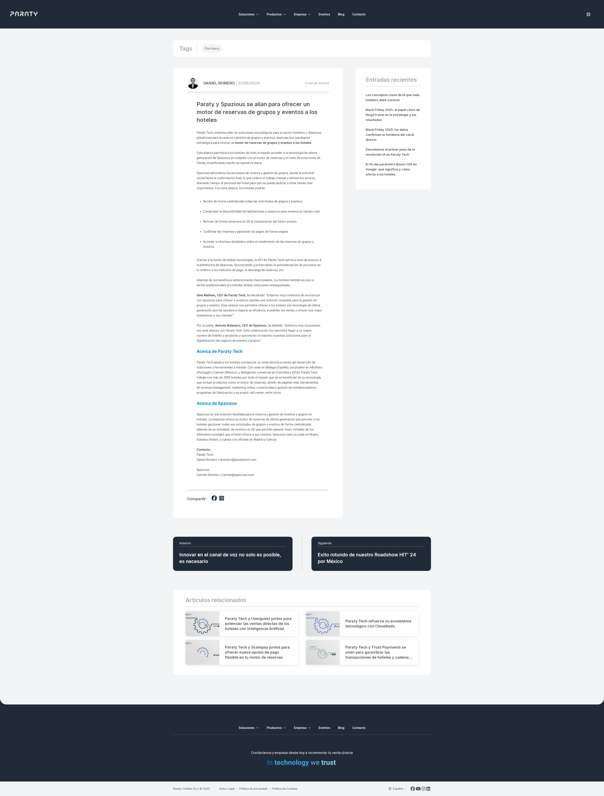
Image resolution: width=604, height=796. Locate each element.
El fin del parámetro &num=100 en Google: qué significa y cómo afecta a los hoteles (391, 169)
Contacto (359, 14)
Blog (341, 14)
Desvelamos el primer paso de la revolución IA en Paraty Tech (390, 152)
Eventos (324, 14)
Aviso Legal (227, 788)
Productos (274, 14)
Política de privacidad (253, 788)
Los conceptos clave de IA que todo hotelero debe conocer (392, 97)
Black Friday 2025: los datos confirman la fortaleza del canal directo (390, 135)
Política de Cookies (284, 788)
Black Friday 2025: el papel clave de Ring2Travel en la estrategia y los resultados (393, 115)
